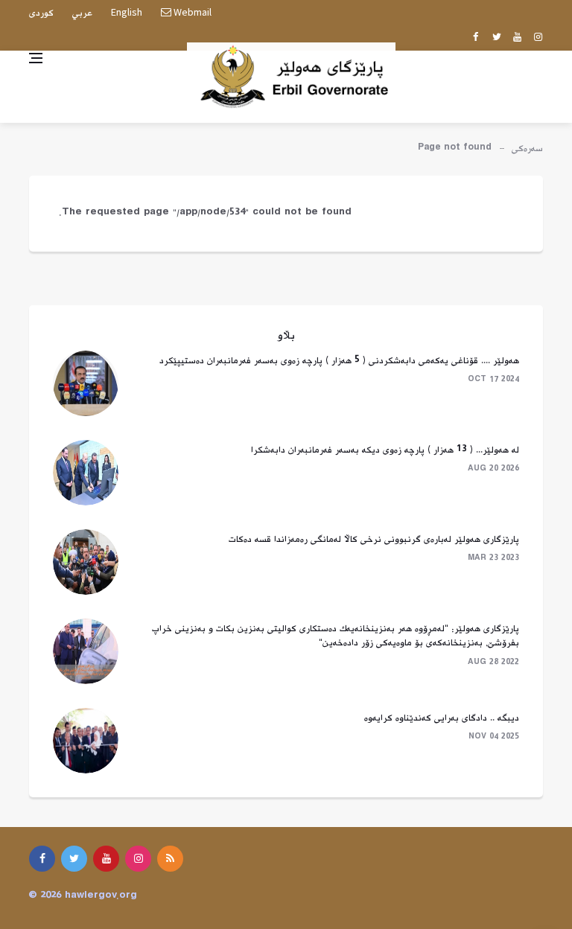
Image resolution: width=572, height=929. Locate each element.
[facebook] (475, 38)
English (126, 12)
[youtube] (517, 38)
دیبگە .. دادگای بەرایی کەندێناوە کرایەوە (441, 718)
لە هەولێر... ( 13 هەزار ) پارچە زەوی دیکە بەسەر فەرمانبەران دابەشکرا (385, 450)
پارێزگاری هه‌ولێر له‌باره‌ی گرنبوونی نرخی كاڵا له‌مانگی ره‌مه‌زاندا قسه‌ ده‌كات (374, 539)
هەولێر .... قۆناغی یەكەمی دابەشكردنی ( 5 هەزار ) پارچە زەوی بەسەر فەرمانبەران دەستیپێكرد (339, 361)
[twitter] (496, 38)
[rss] (170, 859)
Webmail (191, 12)
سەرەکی (527, 148)
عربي (82, 13)
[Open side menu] (35, 58)
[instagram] (538, 38)
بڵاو (286, 336)
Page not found (455, 148)
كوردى (41, 13)
